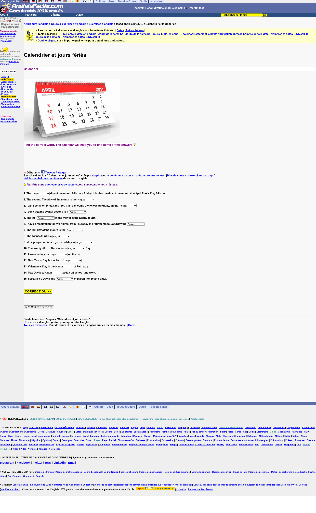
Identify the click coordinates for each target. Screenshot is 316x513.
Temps (173, 444)
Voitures (32, 449)
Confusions (279, 427)
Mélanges (252, 436)
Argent (134, 427)
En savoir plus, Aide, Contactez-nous (49, 485)
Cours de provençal (259, 472)
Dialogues (88, 432)
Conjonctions (293, 427)
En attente (127, 432)
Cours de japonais (201, 472)
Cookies (303, 485)
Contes (4, 432)
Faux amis (176, 432)
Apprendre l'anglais (36, 24)
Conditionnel (264, 427)
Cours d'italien (111, 472)
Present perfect (193, 440)
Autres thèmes (134, 30)
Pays (104, 440)
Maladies (183, 436)
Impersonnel (44, 436)
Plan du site (7, 92)
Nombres (4, 440)
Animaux (124, 427)
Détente (55, 14)
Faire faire (155, 432)
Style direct (91, 444)
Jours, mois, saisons (165, 34)
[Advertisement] (170, 365)
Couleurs (50, 432)
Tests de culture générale (177, 472)
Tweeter (50, 172)
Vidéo (15, 449)
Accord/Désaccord (64, 427)
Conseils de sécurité (105, 485)
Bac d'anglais (14, 476)
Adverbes (102, 427)
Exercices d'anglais (101, 24)
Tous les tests (246, 444)
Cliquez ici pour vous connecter (10, 25)
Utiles (79, 14)
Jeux (110, 406)
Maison (147, 436)
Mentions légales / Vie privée (282, 485)
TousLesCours (126, 406)
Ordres (56, 440)
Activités (80, 427)
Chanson (194, 427)
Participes (67, 440)
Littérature (126, 436)
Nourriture (24, 440)
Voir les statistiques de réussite (43, 178)
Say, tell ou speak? (65, 444)
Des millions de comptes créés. (8, 33)
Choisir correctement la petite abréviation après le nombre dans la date (225, 34)
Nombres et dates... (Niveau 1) (289, 34)
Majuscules (159, 436)
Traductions (267, 444)
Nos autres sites (9, 121)
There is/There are (205, 444)
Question (6, 444)
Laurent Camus (20, 485)
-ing (25, 427)
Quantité (311, 440)
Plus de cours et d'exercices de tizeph (190, 175)
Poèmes (179, 440)
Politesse (140, 440)
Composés (250, 427)
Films (187, 432)
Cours (4, 14)
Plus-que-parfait (126, 440)
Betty (185, 427)
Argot (142, 427)
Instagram (7, 462)
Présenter (300, 440)
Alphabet (113, 427)
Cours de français (45, 472)
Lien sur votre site (10, 106)
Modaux (210, 436)
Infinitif (56, 436)
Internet (65, 436)
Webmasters (7, 104)
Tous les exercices (35, 325)
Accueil (5, 77)
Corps (41, 432)
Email (72, 462)
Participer (31, 14)
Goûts (252, 432)
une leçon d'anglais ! (9, 62)
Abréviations (46, 427)
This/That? (231, 444)
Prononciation (221, 440)
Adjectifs (91, 427)
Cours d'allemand (129, 472)
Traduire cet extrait (10, 101)
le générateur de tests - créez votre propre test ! (136, 175)
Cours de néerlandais (151, 472)
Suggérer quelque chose (141, 444)
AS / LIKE (34, 427)
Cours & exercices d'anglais (68, 24)
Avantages (6, 41)
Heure (18, 436)
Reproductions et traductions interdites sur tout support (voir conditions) (154, 485)
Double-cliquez (47, 40)
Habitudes (297, 432)
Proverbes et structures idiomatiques (249, 440)
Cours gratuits (10, 406)
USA (299, 444)
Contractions (16, 432)
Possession (167, 440)
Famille (165, 432)
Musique (241, 436)
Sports (80, 444)
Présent (289, 440)
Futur (223, 432)
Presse (4, 94)
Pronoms (207, 440)
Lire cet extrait (8, 84)
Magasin (137, 436)
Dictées (99, 432)
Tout (257, 444)
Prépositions (276, 440)
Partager (61, 172)
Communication (209, 427)
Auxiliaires (170, 427)
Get (245, 432)
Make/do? (172, 436)
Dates (120, 30)
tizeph (96, 175)
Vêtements (54, 449)
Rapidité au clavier (221, 472)
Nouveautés (7, 89)
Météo (287, 436)
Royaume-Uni (47, 444)
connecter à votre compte (61, 184)
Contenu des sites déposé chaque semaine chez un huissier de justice (229, 485)
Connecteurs (308, 427)
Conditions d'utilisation (81, 485)
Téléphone (289, 444)
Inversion (76, 436)
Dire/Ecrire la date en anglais (78, 34)
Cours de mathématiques (69, 472)
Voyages (43, 449)
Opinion (46, 440)
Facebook (23, 462)
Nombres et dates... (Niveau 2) (81, 37)
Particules (79, 440)
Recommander (8, 96)
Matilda (200, 436)
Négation (35, 440)
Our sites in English (33, 476)
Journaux (94, 436)
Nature (295, 436)
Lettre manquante (110, 436)
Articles (151, 427)
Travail (278, 444)
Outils (142, 406)
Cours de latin (240, 472)
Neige (304, 436)
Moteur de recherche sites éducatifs (289, 472)
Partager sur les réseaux (200, 489)
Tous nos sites (158, 406)
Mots (218, 436)
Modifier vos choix (10, 489)
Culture (99, 406)
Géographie (284, 432)
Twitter (37, 462)
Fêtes (230, 432)
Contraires (30, 432)
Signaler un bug (9, 99)
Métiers (278, 436)
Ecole (117, 432)
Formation (213, 432)
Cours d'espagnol (93, 472)
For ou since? (199, 432)
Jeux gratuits (7, 119)
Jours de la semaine (110, 34)
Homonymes (29, 436)
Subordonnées (119, 444)
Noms (14, 440)
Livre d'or (6, 87)
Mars (192, 436)
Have (10, 436)
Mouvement (229, 436)
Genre (238, 432)
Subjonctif (104, 444)
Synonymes (162, 444)
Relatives (33, 444)
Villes (23, 449)
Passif (89, 440)
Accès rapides (8, 82)
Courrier (61, 432)
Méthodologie (266, 436)
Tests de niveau (186, 444)
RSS (48, 462)
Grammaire (262, 432)
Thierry (220, 444)
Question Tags (20, 444)
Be (179, 427)
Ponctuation (153, 440)
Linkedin (59, 462)
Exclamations (141, 432)
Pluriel (112, 440)
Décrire (108, 432)
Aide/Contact (7, 79)
